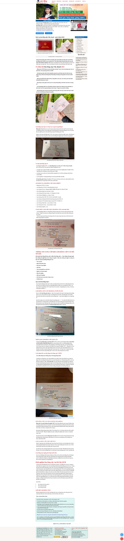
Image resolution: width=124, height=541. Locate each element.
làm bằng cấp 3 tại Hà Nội (56, 59)
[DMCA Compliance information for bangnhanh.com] (64, 536)
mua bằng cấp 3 (56, 22)
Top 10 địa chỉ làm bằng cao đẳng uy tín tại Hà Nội (81, 79)
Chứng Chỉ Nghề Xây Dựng (81, 52)
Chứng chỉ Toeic (79, 51)
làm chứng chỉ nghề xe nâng (66, 257)
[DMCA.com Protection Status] (57, 536)
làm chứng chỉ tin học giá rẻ (43, 484)
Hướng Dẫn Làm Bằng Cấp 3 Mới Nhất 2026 (81, 70)
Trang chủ (54, 1)
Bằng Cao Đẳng (65, 1)
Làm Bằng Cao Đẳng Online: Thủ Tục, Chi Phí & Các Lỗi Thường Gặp (81, 65)
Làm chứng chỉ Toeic (41, 189)
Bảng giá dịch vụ (79, 38)
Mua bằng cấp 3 (39, 25)
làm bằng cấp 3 (42, 90)
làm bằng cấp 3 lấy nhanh (52, 67)
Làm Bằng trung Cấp (79, 44)
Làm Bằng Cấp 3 (39, 20)
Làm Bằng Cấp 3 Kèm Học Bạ (41, 29)
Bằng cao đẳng (78, 41)
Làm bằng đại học (79, 40)
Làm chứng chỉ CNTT (80, 49)
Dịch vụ (53, 2)
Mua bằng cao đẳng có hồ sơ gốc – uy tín (81, 67)
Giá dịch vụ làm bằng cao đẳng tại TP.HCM (81, 62)
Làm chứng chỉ (78, 46)
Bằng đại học (59, 1)
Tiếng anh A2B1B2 (79, 48)
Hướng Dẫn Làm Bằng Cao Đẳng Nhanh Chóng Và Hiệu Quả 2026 (81, 74)
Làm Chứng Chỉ (78, 1)
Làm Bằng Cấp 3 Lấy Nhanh (40, 30)
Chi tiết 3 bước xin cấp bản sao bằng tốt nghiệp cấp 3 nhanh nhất (81, 58)
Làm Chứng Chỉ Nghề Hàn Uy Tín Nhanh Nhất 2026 (81, 72)
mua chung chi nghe (65, 341)
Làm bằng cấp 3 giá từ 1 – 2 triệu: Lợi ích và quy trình (81, 77)
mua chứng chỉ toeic (42, 487)
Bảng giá (84, 1)
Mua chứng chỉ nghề (42, 485)
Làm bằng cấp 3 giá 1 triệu (50, 30)
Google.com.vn (42, 300)
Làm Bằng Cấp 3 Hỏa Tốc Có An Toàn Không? (81, 60)
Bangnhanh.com (39, 536)
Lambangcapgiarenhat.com (48, 448)
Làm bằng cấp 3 (71, 1)
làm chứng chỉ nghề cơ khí (53, 257)
